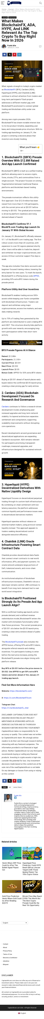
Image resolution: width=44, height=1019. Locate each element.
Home (4, 9)
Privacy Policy (7, 951)
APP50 (36, 276)
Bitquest (5, 964)
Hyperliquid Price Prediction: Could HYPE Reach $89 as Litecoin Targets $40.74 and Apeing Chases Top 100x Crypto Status (31, 868)
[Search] (40, 3)
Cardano (5, 406)
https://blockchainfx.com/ (21, 691)
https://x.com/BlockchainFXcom (17, 698)
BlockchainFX (10, 89)
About (5, 947)
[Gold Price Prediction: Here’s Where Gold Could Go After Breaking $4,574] (12, 882)
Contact (5, 944)
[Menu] (2, 3)
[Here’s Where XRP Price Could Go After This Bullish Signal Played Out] (12, 848)
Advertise (6, 961)
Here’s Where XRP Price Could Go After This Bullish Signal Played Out (11, 866)
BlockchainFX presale (14, 642)
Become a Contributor (10, 957)
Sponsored (12, 17)
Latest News (17, 787)
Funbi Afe (11, 45)
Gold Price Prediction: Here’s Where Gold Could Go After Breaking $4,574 (12, 899)
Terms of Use (7, 954)
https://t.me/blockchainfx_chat (15, 708)
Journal (11, 9)
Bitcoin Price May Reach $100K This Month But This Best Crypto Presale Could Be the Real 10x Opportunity (32, 900)
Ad (10, 787)
